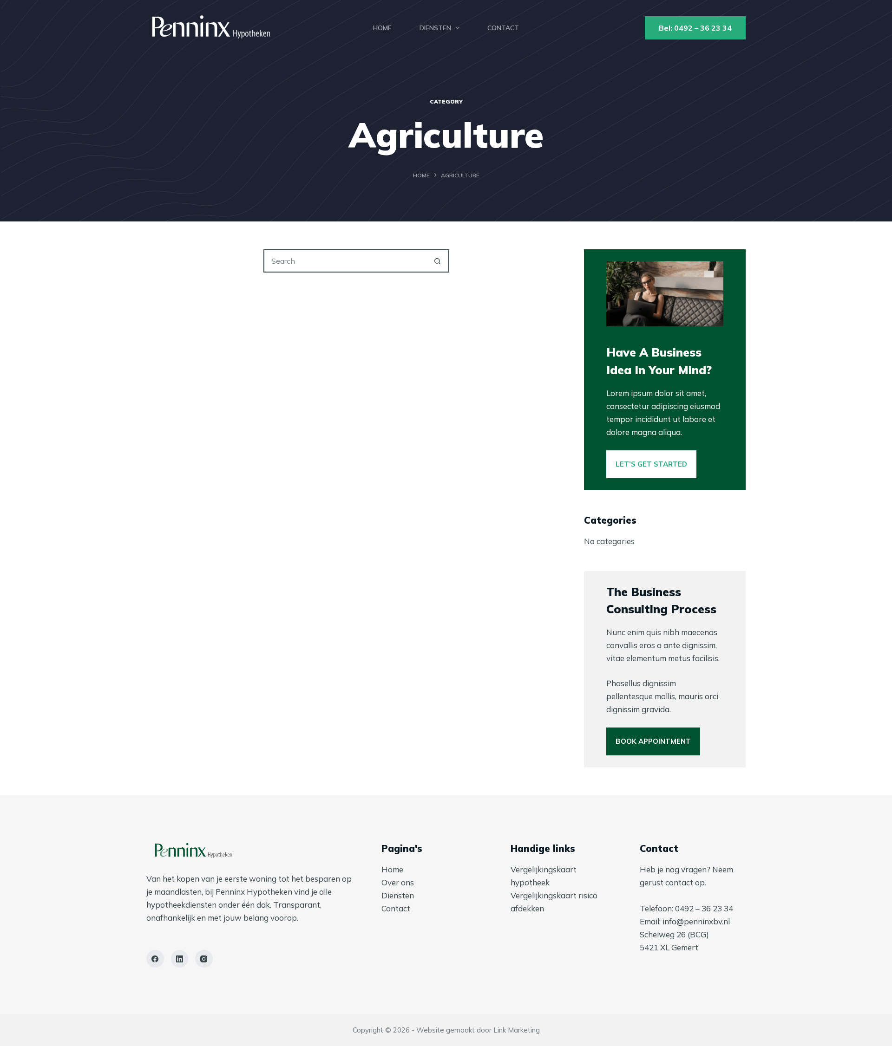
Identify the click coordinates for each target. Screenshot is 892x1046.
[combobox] (345, 261)
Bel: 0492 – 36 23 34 (695, 27)
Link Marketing (516, 1030)
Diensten (435, 28)
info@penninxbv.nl (696, 921)
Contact (503, 28)
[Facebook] (155, 959)
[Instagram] (204, 959)
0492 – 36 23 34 (704, 908)
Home (382, 28)
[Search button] (437, 261)
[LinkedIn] (180, 959)
